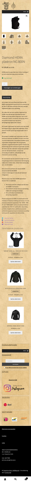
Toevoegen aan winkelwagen (12, 88)
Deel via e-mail (9, 224)
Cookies (4, 436)
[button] (26, 16)
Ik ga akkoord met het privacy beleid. (16, 367)
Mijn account (5, 479)
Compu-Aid (8, 472)
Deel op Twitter (9, 218)
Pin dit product (9, 222)
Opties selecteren (15, 261)
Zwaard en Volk (13, 380)
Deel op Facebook (9, 220)
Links (3, 443)
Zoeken (15, 479)
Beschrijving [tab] (6, 97)
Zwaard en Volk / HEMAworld (11, 470)
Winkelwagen (24, 478)
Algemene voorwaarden (8, 429)
